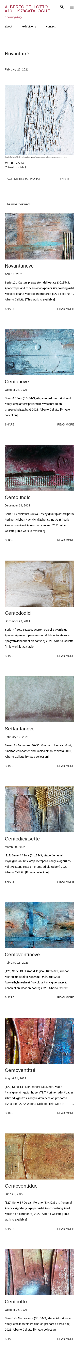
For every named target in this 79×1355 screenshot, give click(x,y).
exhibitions (29, 26)
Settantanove (20, 728)
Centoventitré (20, 1070)
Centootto (16, 1301)
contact (51, 26)
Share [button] (64, 178)
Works (35, 178)
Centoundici (18, 497)
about (8, 26)
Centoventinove (22, 954)
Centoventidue (21, 1186)
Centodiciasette (22, 838)
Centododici (18, 613)
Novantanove (19, 266)
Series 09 (21, 178)
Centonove (17, 381)
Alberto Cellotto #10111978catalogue (27, 9)
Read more (65, 308)
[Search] (62, 7)
